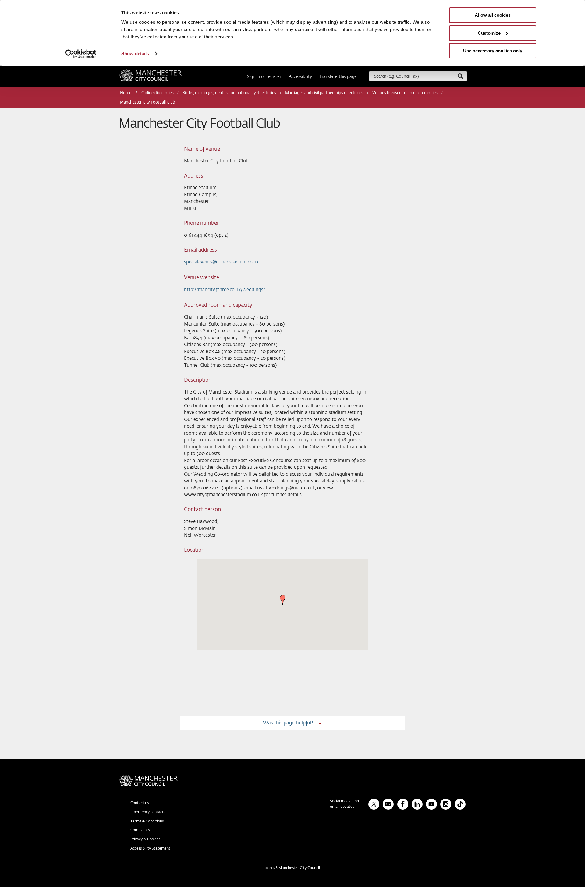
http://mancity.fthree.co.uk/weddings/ (224, 290)
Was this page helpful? (288, 723)
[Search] (460, 76)
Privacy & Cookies (145, 839)
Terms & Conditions (147, 821)
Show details (135, 53)
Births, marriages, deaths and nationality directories (229, 93)
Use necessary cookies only (492, 50)
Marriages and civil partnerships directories (324, 93)
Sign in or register (264, 77)
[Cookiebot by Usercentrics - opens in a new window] (81, 53)
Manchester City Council (159, 72)
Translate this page (338, 77)
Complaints (140, 830)
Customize (489, 33)
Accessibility (300, 77)
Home (126, 93)
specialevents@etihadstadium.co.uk (221, 262)
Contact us (139, 803)
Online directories (157, 93)
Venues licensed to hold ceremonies (405, 93)
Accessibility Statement (150, 848)
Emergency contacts (147, 812)
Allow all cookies (493, 15)
